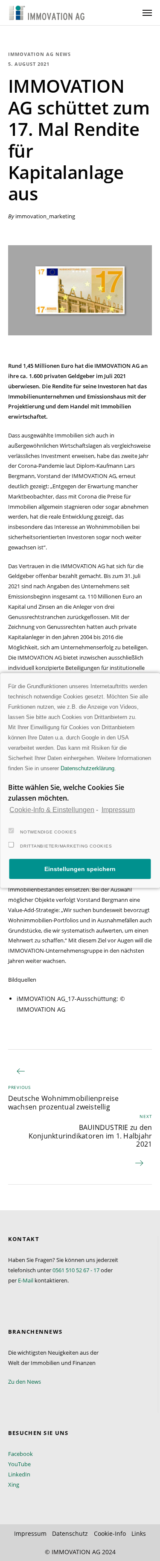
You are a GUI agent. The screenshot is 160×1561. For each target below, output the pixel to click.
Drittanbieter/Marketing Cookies (66, 845)
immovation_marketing (45, 216)
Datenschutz (70, 1533)
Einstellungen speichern (80, 869)
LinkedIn (19, 1474)
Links (138, 1533)
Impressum (118, 809)
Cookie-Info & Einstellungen (51, 809)
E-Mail (25, 1280)
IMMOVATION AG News (39, 54)
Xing (13, 1484)
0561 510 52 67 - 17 (75, 1270)
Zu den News (24, 1381)
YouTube (19, 1464)
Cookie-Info (110, 1533)
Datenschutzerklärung (87, 768)
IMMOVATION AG (76, 1552)
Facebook (20, 1454)
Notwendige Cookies (48, 831)
